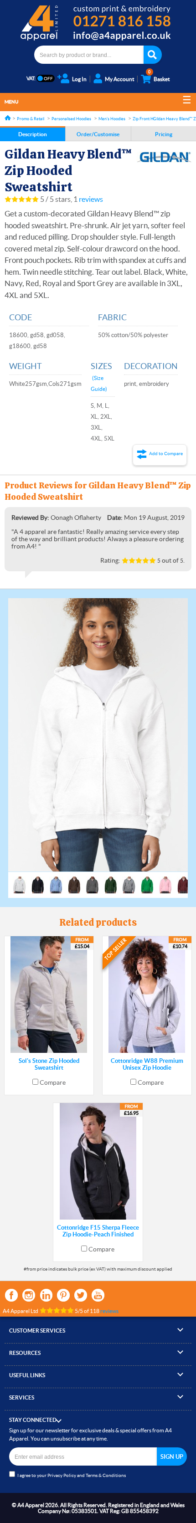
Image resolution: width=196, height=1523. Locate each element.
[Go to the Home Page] (8, 117)
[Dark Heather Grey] (92, 881)
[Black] (38, 881)
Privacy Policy (61, 1475)
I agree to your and (71, 1475)
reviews (91, 199)
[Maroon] (184, 881)
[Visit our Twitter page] (80, 1295)
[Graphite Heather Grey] (129, 881)
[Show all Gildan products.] (164, 157)
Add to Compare (166, 453)
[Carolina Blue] (56, 881)
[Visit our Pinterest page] (63, 1295)
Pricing (163, 134)
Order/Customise (98, 134)
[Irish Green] (147, 881)
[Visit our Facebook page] (11, 1295)
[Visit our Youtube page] (98, 1295)
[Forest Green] (111, 881)
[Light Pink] (165, 881)
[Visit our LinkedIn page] (46, 1295)
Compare (53, 1082)
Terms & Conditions (106, 1475)
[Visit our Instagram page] (28, 1295)
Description (32, 134)
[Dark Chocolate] (74, 881)
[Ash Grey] (19, 881)
